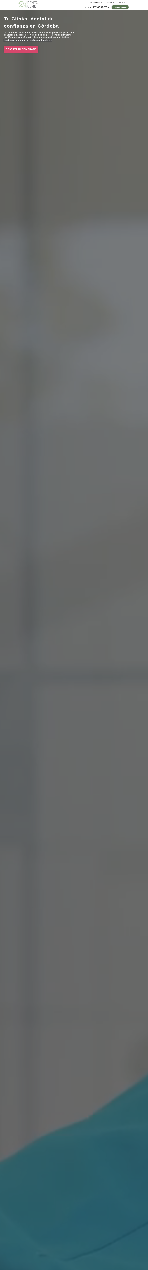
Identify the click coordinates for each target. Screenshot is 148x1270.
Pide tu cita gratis (120, 7)
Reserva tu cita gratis (21, 49)
